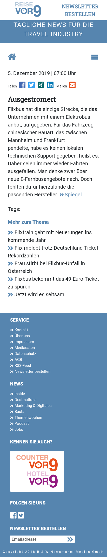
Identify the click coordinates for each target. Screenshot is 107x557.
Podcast (21, 423)
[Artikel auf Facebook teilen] (22, 87)
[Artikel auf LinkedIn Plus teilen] (50, 87)
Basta (19, 411)
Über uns (22, 335)
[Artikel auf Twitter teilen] (32, 87)
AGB (18, 359)
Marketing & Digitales (33, 405)
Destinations (25, 399)
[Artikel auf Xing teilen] (41, 87)
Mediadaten (24, 347)
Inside (19, 393)
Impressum (24, 341)
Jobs (18, 429)
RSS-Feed (22, 365)
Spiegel (73, 194)
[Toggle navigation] (94, 57)
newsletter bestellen (80, 10)
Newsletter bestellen (32, 371)
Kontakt (21, 330)
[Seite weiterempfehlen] (72, 87)
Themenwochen (28, 417)
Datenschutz (25, 353)
